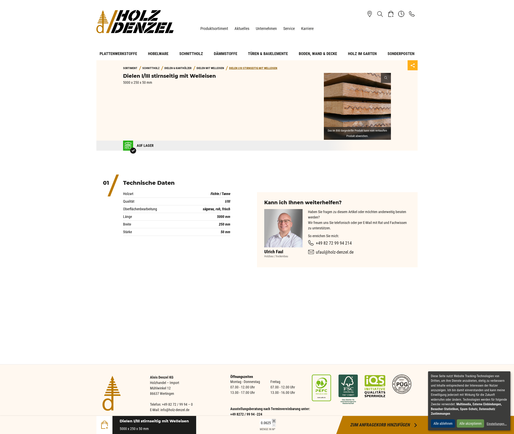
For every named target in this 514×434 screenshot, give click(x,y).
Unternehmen (266, 28)
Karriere (307, 28)
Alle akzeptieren (470, 423)
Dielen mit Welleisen (210, 68)
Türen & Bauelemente (268, 53)
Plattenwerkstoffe (118, 53)
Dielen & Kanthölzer (178, 68)
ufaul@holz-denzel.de (335, 252)
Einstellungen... (497, 424)
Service (289, 28)
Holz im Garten (362, 53)
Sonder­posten (401, 53)
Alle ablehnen (443, 423)
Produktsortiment (214, 28)
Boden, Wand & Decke (318, 53)
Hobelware (158, 53)
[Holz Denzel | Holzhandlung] (136, 21)
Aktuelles (242, 28)
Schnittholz (191, 53)
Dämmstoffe (225, 53)
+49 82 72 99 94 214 (334, 243)
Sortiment (130, 68)
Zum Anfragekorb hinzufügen (384, 424)
